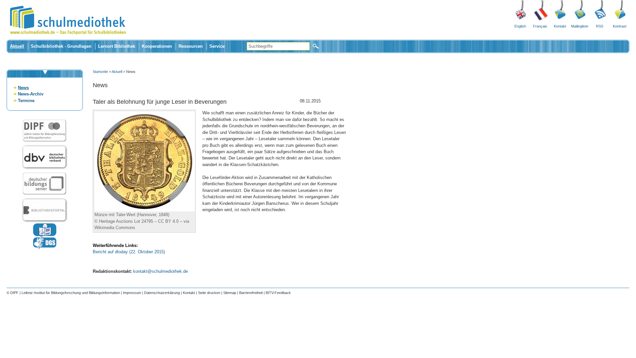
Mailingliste (579, 26)
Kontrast (619, 26)
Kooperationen (157, 46)
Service (217, 46)
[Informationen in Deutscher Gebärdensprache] (44, 247)
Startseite (100, 72)
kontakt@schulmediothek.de (160, 271)
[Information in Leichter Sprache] (44, 234)
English (520, 26)
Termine (26, 100)
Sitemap (229, 293)
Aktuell (17, 46)
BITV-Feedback (278, 293)
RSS (599, 26)
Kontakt (560, 26)
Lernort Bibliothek (116, 46)
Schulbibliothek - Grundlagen (61, 46)
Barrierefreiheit (251, 293)
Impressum (132, 293)
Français (540, 26)
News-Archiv (30, 93)
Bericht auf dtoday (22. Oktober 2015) (129, 251)
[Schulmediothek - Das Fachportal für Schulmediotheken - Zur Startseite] (68, 38)
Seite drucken (209, 293)
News (23, 87)
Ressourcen (191, 46)
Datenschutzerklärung (162, 293)
